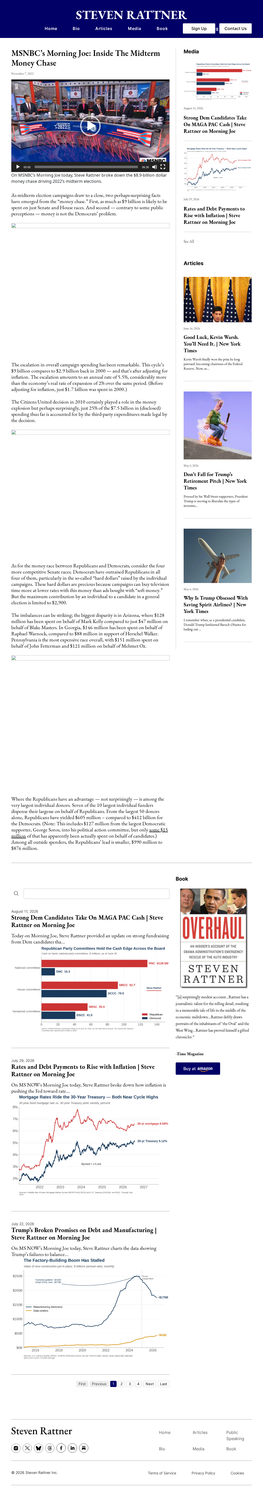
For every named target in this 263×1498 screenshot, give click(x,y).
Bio (76, 28)
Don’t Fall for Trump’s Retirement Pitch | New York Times (215, 481)
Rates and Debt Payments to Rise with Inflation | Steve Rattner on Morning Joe (214, 215)
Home (51, 28)
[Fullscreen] (162, 166)
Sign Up (199, 28)
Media (134, 28)
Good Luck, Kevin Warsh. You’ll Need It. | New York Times (212, 344)
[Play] (18, 166)
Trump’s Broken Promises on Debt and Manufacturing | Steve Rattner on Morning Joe (84, 1233)
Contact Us (235, 28)
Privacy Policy (203, 1473)
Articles (103, 28)
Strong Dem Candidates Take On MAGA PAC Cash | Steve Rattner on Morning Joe (215, 124)
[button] (90, 126)
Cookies (237, 1473)
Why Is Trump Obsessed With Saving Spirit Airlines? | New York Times (216, 605)
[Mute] (154, 166)
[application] (90, 125)
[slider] (86, 167)
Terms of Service (162, 1473)
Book (162, 28)
